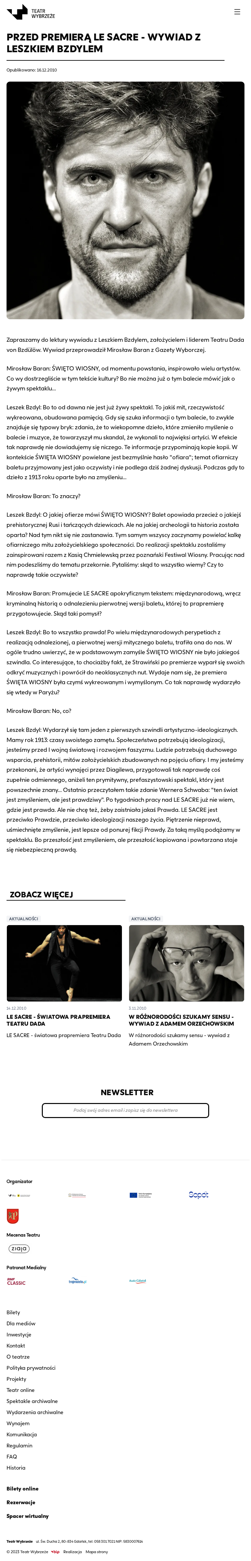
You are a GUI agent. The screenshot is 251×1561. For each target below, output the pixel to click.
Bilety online (23, 1489)
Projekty (16, 1379)
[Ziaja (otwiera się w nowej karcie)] (34, 1249)
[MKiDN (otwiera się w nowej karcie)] (95, 1195)
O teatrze (18, 1357)
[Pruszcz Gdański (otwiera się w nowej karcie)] (34, 1216)
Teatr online (21, 1390)
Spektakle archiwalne (32, 1401)
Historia (16, 1468)
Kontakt (16, 1346)
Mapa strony (97, 1551)
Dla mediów (21, 1323)
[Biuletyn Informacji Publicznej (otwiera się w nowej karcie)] (55, 1552)
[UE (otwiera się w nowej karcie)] (156, 1195)
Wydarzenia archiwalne (35, 1412)
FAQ (12, 1457)
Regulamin (19, 1446)
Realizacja (72, 1551)
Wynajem (18, 1423)
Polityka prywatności (31, 1368)
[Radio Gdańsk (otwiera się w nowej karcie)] (156, 1281)
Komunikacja (22, 1434)
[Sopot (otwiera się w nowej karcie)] (216, 1195)
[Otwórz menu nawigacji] (237, 12)
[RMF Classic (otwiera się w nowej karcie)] (34, 1281)
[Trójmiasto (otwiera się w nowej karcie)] (95, 1281)
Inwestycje (19, 1335)
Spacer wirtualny (28, 1516)
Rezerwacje (21, 1502)
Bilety (13, 1312)
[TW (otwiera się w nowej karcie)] (34, 1195)
